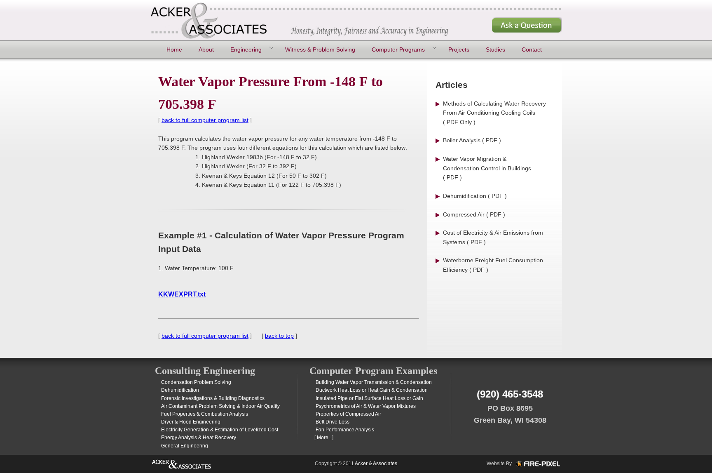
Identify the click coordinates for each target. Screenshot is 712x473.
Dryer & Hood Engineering (190, 422)
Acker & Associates (376, 463)
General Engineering (184, 446)
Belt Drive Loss (332, 422)
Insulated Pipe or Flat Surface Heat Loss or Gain (369, 398)
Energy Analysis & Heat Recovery (198, 437)
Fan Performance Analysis (345, 430)
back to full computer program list (205, 120)
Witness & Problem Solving (320, 49)
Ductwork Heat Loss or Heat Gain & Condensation (372, 390)
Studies (495, 49)
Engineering (246, 49)
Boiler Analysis (461, 140)
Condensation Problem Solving (196, 382)
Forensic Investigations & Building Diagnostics (213, 398)
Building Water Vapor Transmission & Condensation (374, 382)
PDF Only (459, 122)
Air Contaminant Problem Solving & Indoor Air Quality (220, 406)
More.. (324, 437)
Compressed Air (464, 214)
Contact (532, 49)
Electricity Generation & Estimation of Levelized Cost (219, 430)
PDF (491, 140)
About (206, 49)
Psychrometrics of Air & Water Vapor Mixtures (366, 406)
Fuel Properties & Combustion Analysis (204, 414)
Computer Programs (398, 49)
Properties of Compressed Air (348, 414)
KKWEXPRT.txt (182, 294)
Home (174, 49)
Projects (458, 49)
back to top (279, 335)
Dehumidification (464, 196)
